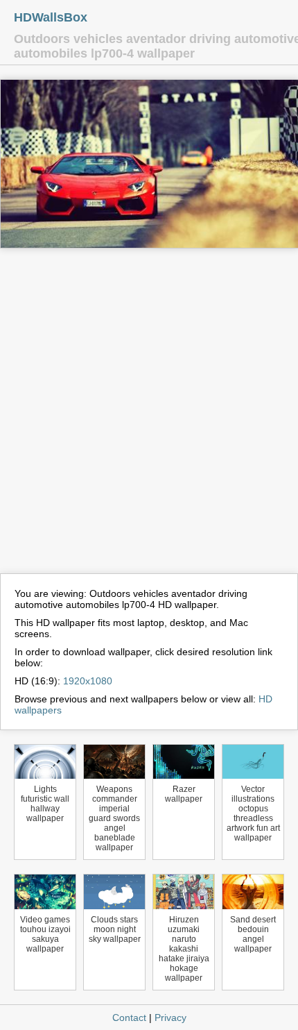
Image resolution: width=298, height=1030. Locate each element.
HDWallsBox (50, 17)
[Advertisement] (149, 417)
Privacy (170, 1017)
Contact (129, 1017)
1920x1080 (87, 680)
